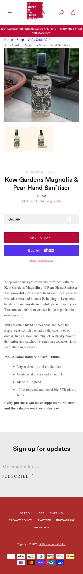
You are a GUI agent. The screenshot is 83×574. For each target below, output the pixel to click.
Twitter (44, 520)
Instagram (65, 520)
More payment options (42, 260)
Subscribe (15, 476)
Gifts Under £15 (39, 39)
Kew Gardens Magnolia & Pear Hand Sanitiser (37, 45)
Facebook (41, 527)
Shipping (56, 513)
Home (8, 39)
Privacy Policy (20, 520)
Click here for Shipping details (41, 201)
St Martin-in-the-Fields (52, 544)
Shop (20, 39)
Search (26, 513)
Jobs (40, 513)
